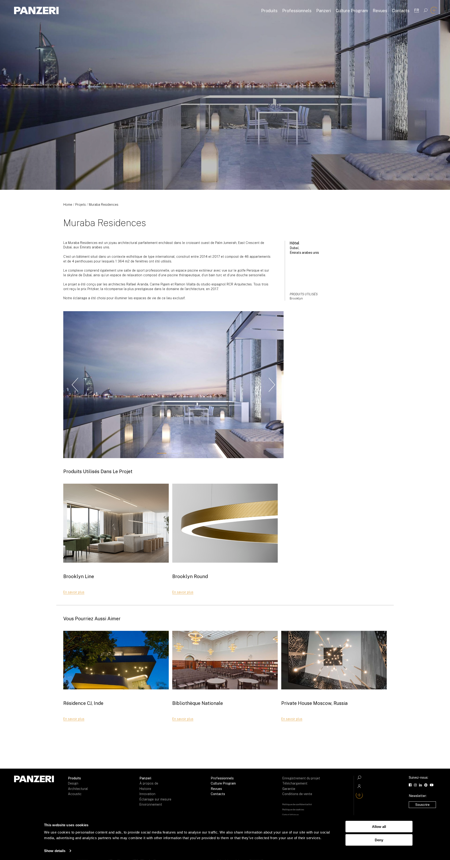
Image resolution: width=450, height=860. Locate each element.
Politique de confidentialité (297, 804)
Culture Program (352, 10)
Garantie (288, 789)
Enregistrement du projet (301, 778)
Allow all (379, 827)
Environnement (150, 804)
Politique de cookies (293, 809)
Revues (380, 10)
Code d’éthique (290, 814)
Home (67, 204)
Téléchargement (295, 783)
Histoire (145, 789)
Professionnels (296, 10)
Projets (80, 204)
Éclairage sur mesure (155, 799)
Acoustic (75, 794)
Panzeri (323, 10)
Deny (379, 840)
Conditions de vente (297, 794)
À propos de (148, 783)
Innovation (147, 794)
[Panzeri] (36, 10)
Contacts (400, 10)
